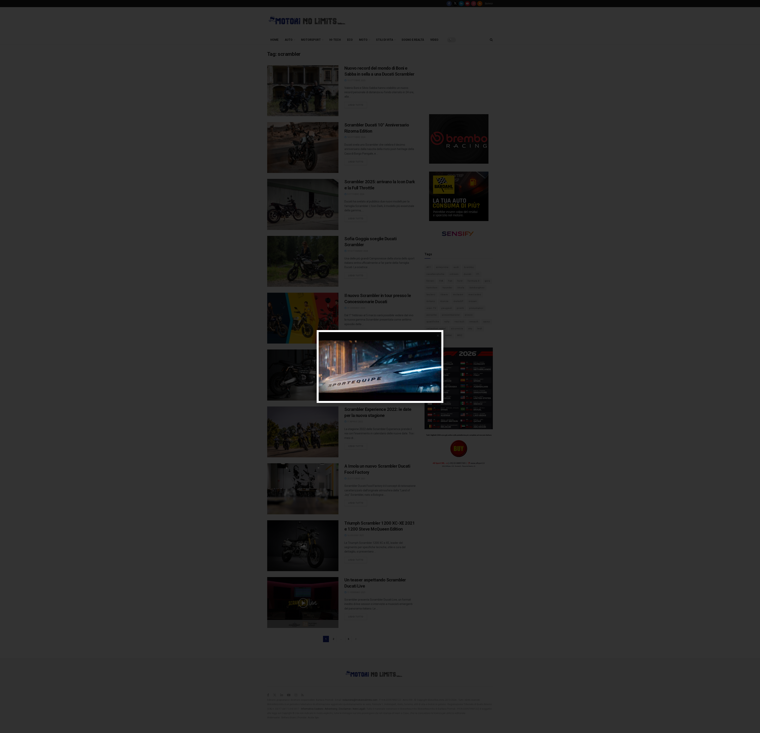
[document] (380, 366)
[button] (437, 335)
